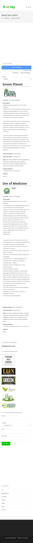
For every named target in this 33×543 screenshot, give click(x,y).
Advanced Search (27, 70)
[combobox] (16, 425)
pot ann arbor (10, 166)
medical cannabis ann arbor (16, 315)
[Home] (2, 18)
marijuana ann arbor (14, 162)
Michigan (17, 100)
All (2, 490)
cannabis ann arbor (17, 313)
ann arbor (9, 159)
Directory (15, 73)
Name (3, 416)
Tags (3, 429)
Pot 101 (4, 510)
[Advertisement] (16, 44)
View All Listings (25, 73)
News (3, 506)
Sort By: (4, 76)
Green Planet (13, 84)
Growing (4, 496)
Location (4, 423)
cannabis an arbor (17, 159)
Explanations (5, 493)
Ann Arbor (12, 100)
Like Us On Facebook (10, 538)
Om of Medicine (15, 183)
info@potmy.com (8, 346)
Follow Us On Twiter (23, 538)
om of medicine (19, 317)
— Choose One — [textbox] (8, 425)
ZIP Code (4, 436)
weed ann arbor (19, 166)
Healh (3, 503)
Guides (3, 500)
